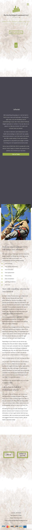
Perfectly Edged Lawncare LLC (16, 21)
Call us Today (16, 165)
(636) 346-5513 (16, 32)
